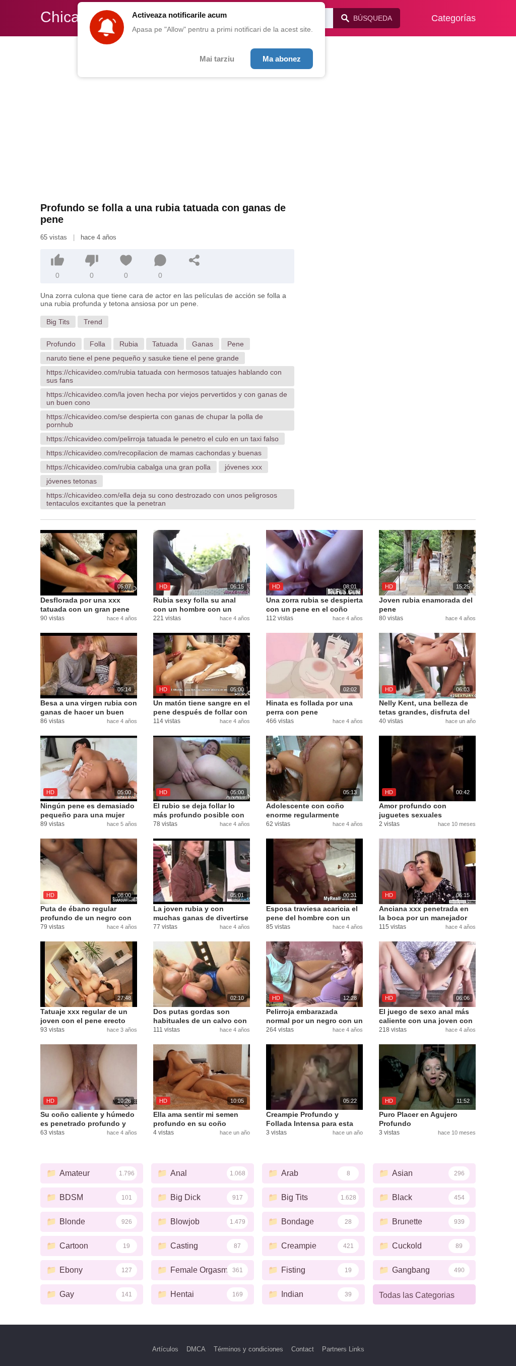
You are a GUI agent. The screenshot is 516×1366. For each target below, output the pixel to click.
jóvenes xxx (243, 467)
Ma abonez (282, 58)
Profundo (61, 344)
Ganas (202, 344)
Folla (97, 344)
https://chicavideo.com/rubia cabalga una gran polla (128, 467)
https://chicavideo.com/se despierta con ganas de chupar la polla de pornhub (154, 420)
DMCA (196, 1349)
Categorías (453, 18)
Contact (302, 1349)
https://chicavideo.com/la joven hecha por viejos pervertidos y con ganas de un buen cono (166, 398)
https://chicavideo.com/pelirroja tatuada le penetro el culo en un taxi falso (162, 439)
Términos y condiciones (248, 1349)
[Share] (194, 260)
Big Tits (58, 322)
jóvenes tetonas (71, 481)
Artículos (165, 1349)
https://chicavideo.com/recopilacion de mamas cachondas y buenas (154, 453)
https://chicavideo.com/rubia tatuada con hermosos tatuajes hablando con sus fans (164, 376)
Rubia (128, 344)
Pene (235, 344)
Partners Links (343, 1349)
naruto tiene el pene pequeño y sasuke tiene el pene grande (142, 358)
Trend (93, 322)
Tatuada (165, 344)
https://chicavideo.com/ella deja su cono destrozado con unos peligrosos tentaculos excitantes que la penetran (161, 499)
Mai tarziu (217, 58)
